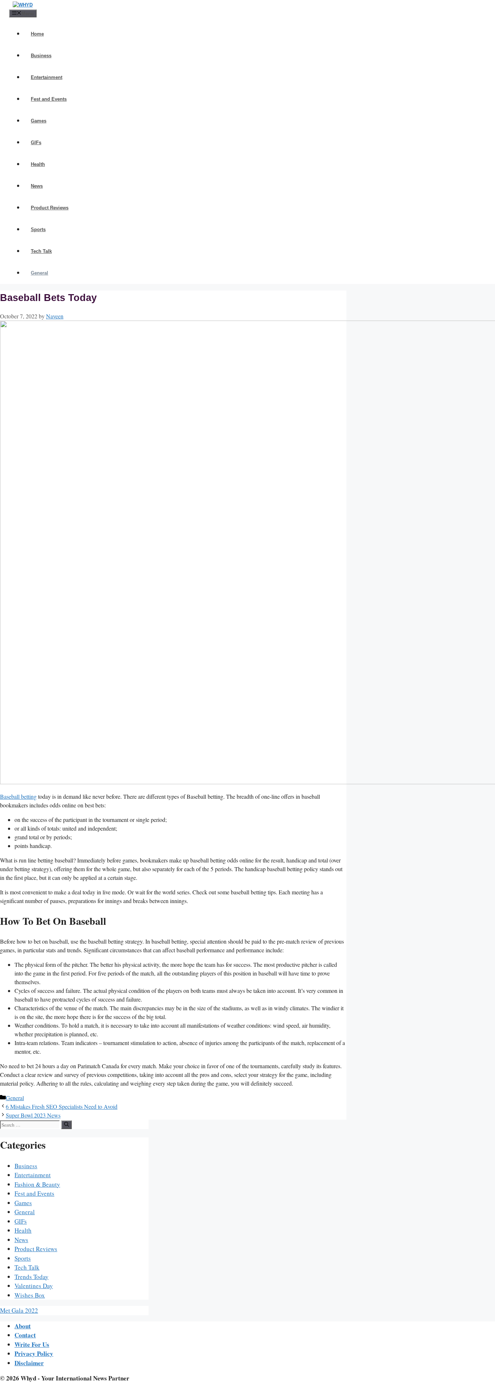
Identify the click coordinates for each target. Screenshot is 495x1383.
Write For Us (31, 1344)
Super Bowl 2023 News (33, 1115)
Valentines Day (33, 1286)
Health (38, 164)
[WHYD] (23, 5)
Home (37, 34)
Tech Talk (41, 251)
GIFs (36, 142)
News (37, 186)
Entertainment (46, 77)
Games (38, 121)
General (39, 273)
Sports (38, 229)
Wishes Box (29, 1295)
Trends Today (31, 1277)
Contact (25, 1335)
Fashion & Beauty (37, 1184)
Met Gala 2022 (19, 1310)
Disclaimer (29, 1362)
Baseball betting (18, 796)
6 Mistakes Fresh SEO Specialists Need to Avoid (61, 1106)
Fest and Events (49, 99)
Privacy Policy (33, 1353)
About (22, 1325)
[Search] (66, 1124)
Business (41, 55)
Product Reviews (49, 207)
